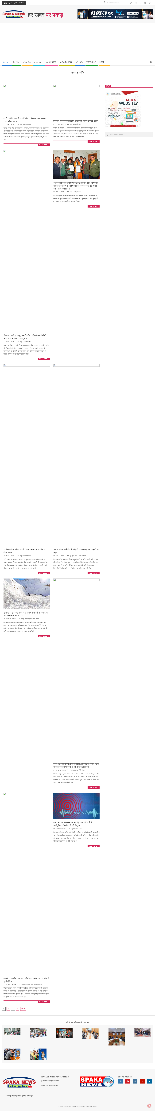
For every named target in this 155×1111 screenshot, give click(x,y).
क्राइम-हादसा (24, 619)
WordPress (94, 1106)
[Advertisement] (77, 41)
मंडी (29, 984)
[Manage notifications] (149, 1106)
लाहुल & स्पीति (23, 124)
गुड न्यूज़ (72, 556)
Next (23, 1009)
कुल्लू (72, 770)
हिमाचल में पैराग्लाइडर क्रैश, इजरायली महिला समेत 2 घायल (75, 121)
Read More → (44, 145)
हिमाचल (29, 124)
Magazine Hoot (79, 1106)
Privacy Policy (62, 1106)
